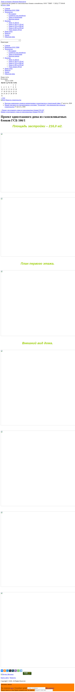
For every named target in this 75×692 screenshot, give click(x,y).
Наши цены (8, 31)
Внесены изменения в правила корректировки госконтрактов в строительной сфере (33, 103)
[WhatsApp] (18, 671)
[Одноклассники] (5, 671)
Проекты (8, 21)
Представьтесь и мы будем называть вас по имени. (17, 690)
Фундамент (12, 14)
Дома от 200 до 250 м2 (16, 28)
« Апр (3, 98)
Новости (7, 33)
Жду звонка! (50, 688)
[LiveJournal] (13, 671)
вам (12, 688)
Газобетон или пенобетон (17, 15)
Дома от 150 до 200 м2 (16, 26)
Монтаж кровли (14, 19)
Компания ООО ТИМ (12, 10)
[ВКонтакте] (2, 671)
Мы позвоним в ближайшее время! (14, 688)
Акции (7, 35)
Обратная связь (10, 37)
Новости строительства (13, 100)
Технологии (9, 12)
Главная (7, 8)
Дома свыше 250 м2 (15, 30)
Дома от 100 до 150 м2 (16, 24)
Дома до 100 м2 (14, 22)
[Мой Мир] (7, 671)
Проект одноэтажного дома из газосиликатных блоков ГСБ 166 (22, 112)
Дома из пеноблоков (15, 17)
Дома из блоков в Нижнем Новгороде (13, 1)
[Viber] (15, 671)
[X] (10, 671)
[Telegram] (21, 671)
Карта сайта (5, 678)
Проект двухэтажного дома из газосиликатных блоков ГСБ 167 (23, 110)
